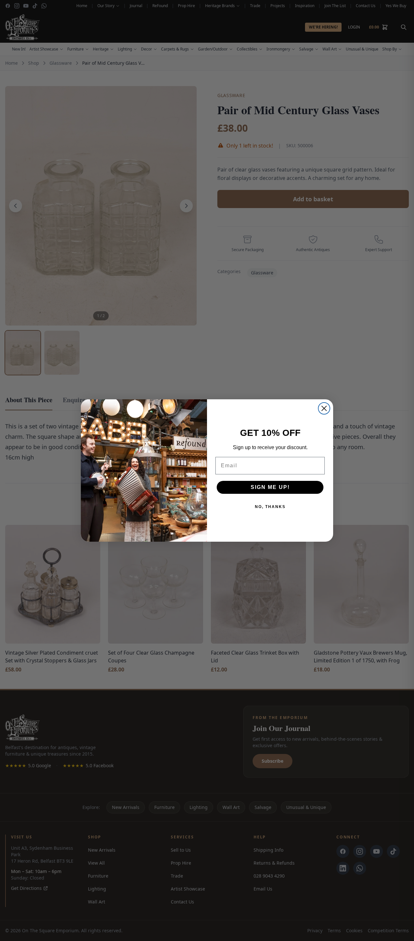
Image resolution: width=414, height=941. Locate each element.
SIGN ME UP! (270, 487)
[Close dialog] (324, 408)
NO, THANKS (270, 506)
